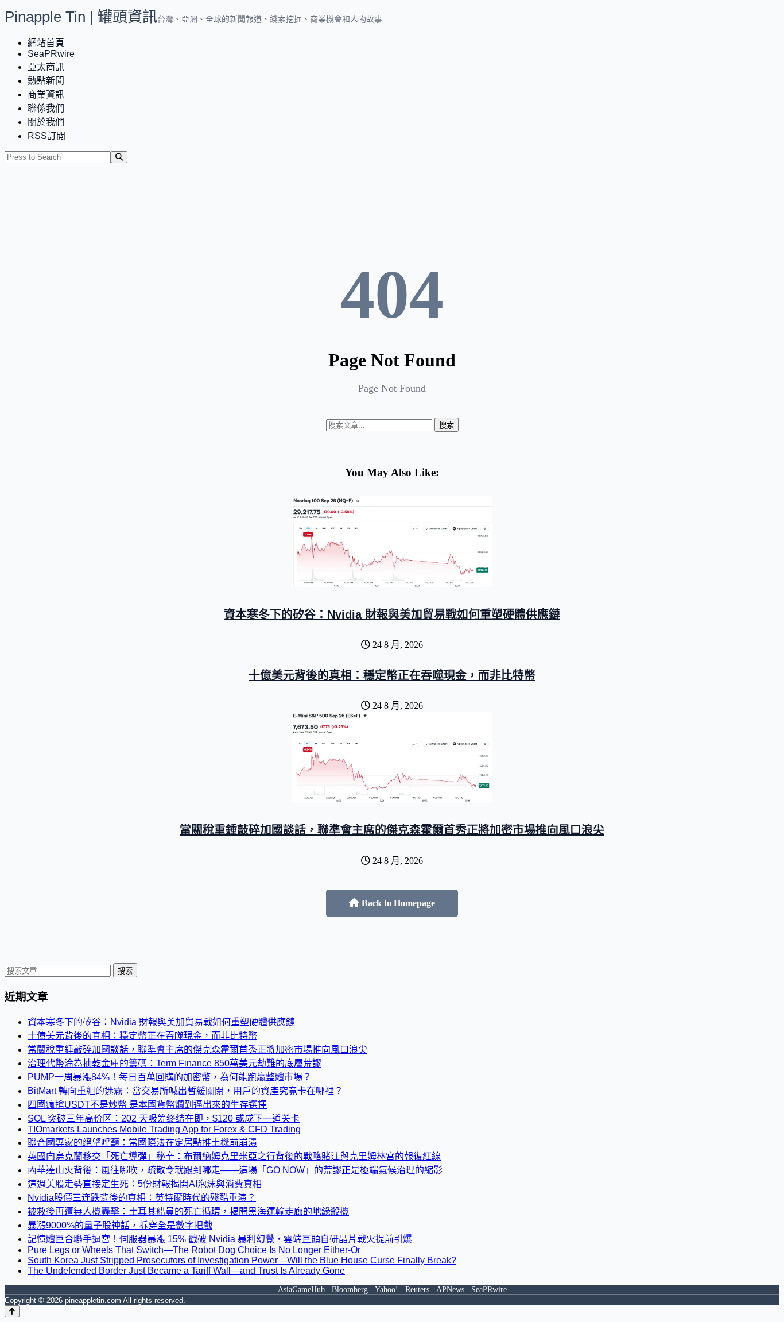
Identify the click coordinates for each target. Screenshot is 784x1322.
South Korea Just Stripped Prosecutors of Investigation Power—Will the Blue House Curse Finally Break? (242, 1260)
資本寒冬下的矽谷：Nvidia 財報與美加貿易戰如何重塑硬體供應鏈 (392, 614)
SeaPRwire (51, 54)
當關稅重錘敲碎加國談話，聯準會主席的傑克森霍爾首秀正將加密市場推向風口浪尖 (392, 830)
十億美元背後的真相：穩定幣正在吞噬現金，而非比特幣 (392, 675)
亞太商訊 (46, 67)
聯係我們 (46, 108)
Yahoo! (386, 1289)
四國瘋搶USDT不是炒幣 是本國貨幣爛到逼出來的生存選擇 (147, 1105)
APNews (450, 1289)
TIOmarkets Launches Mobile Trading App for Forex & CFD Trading (164, 1129)
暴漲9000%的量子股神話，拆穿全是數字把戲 (120, 1225)
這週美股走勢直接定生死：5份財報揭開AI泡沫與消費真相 (145, 1184)
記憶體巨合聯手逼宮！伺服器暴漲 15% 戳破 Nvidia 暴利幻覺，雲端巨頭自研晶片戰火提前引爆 (220, 1239)
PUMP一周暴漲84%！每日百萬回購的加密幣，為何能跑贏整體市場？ (170, 1077)
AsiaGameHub (301, 1289)
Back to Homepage (397, 903)
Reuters (417, 1289)
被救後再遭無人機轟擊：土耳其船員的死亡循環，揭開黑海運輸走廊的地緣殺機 (188, 1211)
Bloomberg (350, 1289)
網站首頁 (46, 43)
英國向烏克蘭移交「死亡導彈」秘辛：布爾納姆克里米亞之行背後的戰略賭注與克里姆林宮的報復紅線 (234, 1156)
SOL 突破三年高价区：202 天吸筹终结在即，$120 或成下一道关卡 (164, 1118)
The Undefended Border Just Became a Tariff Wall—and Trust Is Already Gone (186, 1270)
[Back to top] (12, 1311)
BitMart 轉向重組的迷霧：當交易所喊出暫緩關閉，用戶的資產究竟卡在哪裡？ (185, 1091)
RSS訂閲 (46, 136)
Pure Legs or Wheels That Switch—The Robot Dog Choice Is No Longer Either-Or (194, 1250)
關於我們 (46, 122)
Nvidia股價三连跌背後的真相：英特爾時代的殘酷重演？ (142, 1198)
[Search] (119, 157)
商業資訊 (46, 94)
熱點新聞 (46, 81)
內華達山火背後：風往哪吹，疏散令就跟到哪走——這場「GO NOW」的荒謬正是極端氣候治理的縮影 (235, 1170)
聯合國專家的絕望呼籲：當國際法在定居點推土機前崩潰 (142, 1142)
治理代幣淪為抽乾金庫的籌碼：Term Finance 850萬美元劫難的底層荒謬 (174, 1063)
